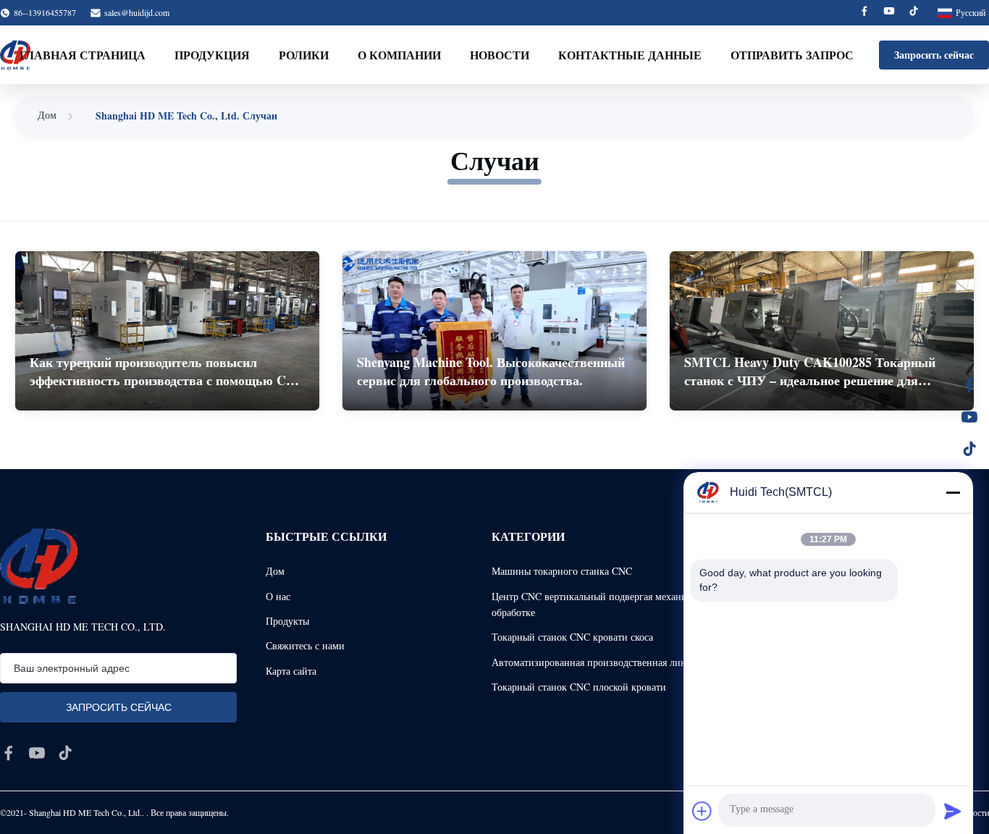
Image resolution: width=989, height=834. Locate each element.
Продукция (212, 54)
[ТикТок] (969, 449)
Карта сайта (291, 671)
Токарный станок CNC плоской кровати (579, 687)
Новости (499, 54)
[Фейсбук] (969, 385)
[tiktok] (65, 753)
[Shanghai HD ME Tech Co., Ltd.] (38, 566)
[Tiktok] (913, 12)
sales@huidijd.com (136, 12)
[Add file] (702, 811)
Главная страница (83, 54)
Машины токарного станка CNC (562, 571)
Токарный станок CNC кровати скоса (572, 637)
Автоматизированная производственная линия (594, 662)
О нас (278, 596)
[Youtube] (889, 12)
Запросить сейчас (934, 54)
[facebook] (8, 753)
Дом (47, 115)
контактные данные (630, 54)
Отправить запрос (792, 54)
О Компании (399, 54)
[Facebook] (864, 12)
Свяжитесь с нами (305, 645)
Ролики (304, 54)
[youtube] (37, 753)
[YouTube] (969, 417)
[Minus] (952, 492)
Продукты (287, 621)
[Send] (952, 811)
